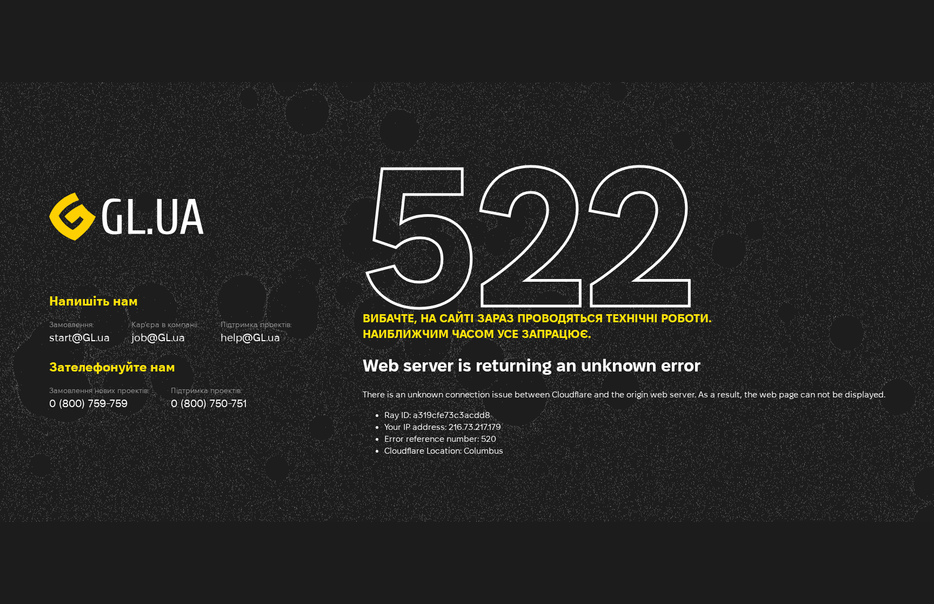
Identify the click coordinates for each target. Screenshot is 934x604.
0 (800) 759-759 (88, 403)
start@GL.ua (79, 337)
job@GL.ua (158, 337)
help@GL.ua (250, 337)
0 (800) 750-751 (209, 403)
